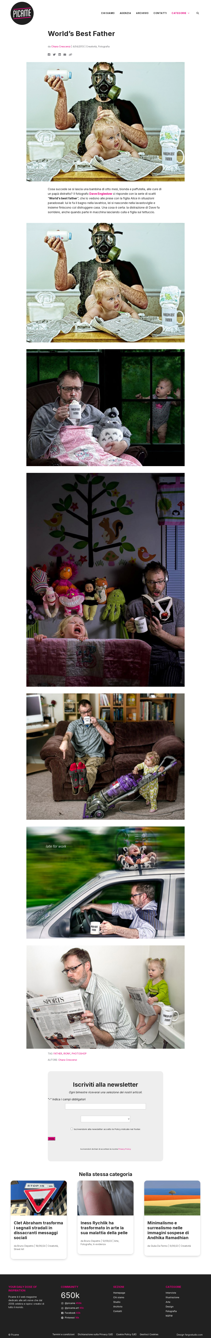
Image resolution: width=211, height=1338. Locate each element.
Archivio (142, 13)
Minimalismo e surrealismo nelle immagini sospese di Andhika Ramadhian (168, 1230)
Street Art (19, 1249)
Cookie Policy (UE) (126, 1334)
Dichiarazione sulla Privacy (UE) (95, 1334)
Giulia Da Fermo (159, 1245)
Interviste (171, 1292)
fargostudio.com (194, 1334)
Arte (116, 1240)
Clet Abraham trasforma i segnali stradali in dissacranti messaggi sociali (38, 1230)
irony (66, 1053)
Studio (116, 1301)
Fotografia (104, 46)
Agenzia (125, 13)
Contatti (160, 13)
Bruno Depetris (25, 1245)
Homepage (119, 1292)
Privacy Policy (124, 1149)
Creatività (91, 46)
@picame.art (74, 1307)
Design (169, 1306)
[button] (197, 13)
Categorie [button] (179, 13)
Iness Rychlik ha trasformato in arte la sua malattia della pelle (104, 1227)
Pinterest (72, 1317)
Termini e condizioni (63, 1334)
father (58, 1053)
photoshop (79, 1053)
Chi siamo (108, 13)
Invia (51, 1138)
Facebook (72, 1312)
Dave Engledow (100, 193)
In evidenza (99, 1244)
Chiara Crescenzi (61, 46)
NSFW (169, 1315)
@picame (73, 1303)
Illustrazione (172, 1297)
